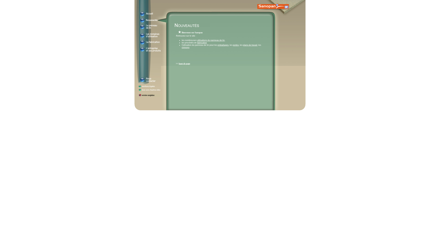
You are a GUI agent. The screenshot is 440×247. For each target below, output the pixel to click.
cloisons (185, 47)
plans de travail (250, 45)
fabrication (202, 43)
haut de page (184, 63)
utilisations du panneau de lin (211, 40)
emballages (223, 45)
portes (236, 45)
